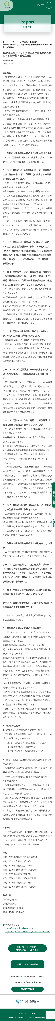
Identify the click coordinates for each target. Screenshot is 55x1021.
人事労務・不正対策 (28, 42)
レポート (14, 42)
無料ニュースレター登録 (54, 495)
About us (15, 976)
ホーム (5, 42)
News (41, 976)
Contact (27, 989)
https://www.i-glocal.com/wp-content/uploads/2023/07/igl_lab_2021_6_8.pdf (27, 930)
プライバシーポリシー (27, 1013)
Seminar (18, 982)
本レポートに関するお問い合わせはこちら (27, 948)
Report (37, 982)
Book (28, 982)
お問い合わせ (54, 521)
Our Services (29, 976)
